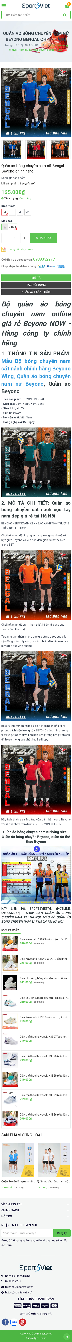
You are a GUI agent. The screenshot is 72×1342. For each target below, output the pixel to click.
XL (20, 212)
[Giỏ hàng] (67, 7)
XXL (28, 212)
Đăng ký (62, 1233)
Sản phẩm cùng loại (21, 1135)
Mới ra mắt (10, 930)
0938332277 (44, 259)
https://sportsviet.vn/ (18, 1292)
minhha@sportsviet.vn (19, 1286)
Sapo (43, 1338)
